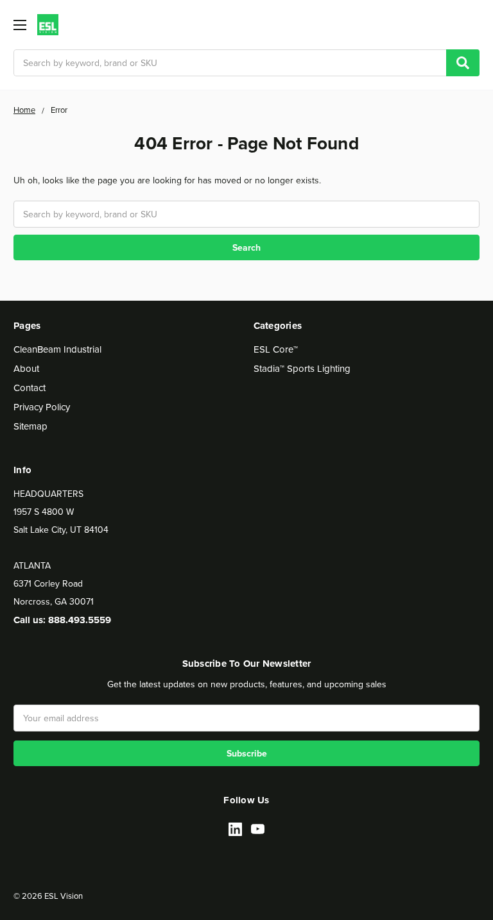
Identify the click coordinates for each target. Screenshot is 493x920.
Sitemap (30, 426)
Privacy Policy (41, 407)
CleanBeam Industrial (57, 349)
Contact (29, 387)
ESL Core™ (276, 349)
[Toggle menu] (19, 24)
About (26, 368)
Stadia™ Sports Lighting (302, 368)
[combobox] (246, 62)
